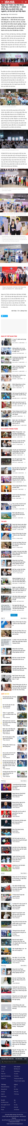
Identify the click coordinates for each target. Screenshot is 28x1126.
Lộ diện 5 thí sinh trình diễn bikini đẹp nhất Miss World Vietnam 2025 (19, 553)
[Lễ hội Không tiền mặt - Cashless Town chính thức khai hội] (6, 1007)
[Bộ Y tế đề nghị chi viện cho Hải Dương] (22, 707)
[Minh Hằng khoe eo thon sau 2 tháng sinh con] (6, 387)
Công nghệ (14, 489)
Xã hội (13, 498)
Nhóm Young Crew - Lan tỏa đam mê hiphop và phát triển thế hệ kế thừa (18, 433)
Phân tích (3, 1073)
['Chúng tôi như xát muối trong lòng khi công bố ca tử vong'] (6, 933)
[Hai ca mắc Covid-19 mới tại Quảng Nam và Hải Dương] (6, 506)
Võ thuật (3, 1091)
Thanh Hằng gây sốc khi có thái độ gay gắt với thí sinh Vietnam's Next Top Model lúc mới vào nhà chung (19, 687)
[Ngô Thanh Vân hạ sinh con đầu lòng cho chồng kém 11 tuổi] (6, 678)
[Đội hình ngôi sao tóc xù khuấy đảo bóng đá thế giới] (6, 841)
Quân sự (3, 1069)
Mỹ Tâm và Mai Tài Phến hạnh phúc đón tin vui (18, 441)
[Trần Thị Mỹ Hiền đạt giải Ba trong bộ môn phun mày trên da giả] (6, 1034)
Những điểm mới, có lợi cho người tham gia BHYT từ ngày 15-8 (19, 350)
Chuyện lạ (3, 1078)
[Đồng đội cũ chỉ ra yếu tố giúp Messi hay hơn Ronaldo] (6, 814)
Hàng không (16, 1071)
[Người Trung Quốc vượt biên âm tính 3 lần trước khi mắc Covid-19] (6, 915)
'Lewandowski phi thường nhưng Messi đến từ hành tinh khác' (19, 786)
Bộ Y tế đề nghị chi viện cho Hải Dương (8, 705)
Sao (15, 1086)
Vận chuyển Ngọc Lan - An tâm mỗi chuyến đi (19, 949)
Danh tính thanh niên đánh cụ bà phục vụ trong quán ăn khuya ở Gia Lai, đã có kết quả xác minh (19, 526)
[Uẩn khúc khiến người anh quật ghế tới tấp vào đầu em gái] (6, 599)
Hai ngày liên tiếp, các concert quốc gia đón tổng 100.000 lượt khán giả (19, 607)
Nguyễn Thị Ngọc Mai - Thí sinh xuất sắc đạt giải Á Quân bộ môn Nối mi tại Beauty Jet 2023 (19, 1052)
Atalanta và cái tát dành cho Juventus (18, 866)
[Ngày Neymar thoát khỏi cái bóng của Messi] (6, 796)
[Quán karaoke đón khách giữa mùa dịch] (6, 497)
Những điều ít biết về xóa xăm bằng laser (19, 376)
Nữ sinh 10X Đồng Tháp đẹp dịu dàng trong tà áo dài (18, 979)
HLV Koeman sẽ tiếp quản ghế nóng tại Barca (19, 821)
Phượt (2, 1109)
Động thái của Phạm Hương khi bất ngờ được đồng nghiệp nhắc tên (18, 562)
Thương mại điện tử (18, 1078)
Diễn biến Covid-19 (16, 398)
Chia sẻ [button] (5, 316)
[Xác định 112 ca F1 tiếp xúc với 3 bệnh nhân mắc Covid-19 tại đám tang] (6, 960)
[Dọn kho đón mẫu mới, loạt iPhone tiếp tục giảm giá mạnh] (6, 470)
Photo (13, 592)
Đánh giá (16, 1107)
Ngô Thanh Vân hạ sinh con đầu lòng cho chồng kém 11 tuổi (18, 677)
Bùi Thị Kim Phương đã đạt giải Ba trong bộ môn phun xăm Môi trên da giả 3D (19, 1015)
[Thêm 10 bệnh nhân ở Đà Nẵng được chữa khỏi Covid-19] (6, 368)
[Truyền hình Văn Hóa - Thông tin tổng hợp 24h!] (9, 2)
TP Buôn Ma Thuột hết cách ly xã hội (18, 895)
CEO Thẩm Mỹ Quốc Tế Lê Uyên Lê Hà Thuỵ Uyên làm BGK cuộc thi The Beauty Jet (19, 1043)
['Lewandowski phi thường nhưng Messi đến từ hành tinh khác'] (6, 787)
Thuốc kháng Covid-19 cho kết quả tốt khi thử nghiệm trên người (19, 412)
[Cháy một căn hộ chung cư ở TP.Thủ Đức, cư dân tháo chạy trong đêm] (6, 879)
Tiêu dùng (16, 1076)
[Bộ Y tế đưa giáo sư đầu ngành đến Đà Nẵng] (22, 739)
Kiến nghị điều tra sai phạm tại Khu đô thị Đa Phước (18, 514)
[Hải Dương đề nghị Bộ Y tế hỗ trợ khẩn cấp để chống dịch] (6, 395)
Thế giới (3, 1066)
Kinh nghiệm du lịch (5, 1104)
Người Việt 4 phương (5, 1076)
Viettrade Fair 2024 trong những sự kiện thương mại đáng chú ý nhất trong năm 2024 (19, 989)
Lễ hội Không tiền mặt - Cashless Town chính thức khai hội (19, 1006)
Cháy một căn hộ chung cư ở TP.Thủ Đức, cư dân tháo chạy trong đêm (19, 878)
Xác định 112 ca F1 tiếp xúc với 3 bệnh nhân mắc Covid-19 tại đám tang (19, 959)
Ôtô (15, 1102)
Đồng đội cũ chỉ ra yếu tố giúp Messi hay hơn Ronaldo (19, 813)
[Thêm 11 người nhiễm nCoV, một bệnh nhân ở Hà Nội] (22, 715)
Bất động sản (17, 1069)
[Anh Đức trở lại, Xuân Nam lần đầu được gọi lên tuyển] (6, 849)
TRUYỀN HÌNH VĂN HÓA (7, 1058)
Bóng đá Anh (4, 1089)
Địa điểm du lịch (4, 1102)
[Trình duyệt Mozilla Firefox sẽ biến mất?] (6, 488)
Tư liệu (2, 1071)
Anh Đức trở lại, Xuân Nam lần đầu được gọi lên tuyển (19, 848)
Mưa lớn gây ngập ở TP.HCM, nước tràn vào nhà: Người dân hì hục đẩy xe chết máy (19, 942)
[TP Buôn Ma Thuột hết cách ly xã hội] (6, 897)
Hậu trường (3, 1096)
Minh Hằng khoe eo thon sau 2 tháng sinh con (18, 385)
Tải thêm (13, 615)
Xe (14, 1100)
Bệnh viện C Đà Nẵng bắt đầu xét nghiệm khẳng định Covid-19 (19, 421)
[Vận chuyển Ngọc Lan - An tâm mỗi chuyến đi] (6, 951)
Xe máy (15, 1104)
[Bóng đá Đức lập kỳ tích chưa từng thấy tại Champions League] (6, 805)
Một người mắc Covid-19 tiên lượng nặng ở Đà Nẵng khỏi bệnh (9, 722)
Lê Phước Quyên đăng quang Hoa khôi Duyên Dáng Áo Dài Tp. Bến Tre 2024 (18, 478)
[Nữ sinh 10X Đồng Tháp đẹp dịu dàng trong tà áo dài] (6, 980)
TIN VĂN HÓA (18, 1058)
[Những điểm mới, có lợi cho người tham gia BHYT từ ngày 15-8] (6, 351)
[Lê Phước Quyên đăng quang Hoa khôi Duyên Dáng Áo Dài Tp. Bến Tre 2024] (6, 479)
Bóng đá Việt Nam (5, 1086)
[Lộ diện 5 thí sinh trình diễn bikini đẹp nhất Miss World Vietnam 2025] (6, 554)
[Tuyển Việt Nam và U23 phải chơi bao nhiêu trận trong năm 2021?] (6, 858)
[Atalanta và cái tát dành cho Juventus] (6, 867)
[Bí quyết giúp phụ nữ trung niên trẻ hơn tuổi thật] (22, 699)
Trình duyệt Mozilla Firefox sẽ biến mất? (19, 486)
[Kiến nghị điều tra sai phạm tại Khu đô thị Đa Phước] (6, 515)
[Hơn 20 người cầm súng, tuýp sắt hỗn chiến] (6, 461)
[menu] (2, 1)
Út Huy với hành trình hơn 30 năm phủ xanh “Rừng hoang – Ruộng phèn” (19, 1024)
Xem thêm (23, 618)
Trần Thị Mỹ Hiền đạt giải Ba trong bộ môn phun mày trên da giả (19, 1033)
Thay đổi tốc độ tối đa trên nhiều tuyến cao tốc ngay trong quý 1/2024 (19, 923)
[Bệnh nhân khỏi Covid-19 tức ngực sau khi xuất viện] (6, 404)
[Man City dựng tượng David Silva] (6, 832)
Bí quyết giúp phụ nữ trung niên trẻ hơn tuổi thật (9, 697)
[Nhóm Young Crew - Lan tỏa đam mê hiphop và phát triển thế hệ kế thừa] (6, 434)
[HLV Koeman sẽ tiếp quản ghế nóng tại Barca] (6, 823)
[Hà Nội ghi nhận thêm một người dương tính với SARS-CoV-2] (6, 360)
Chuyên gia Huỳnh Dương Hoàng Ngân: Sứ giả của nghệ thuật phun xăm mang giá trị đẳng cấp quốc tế (19, 451)
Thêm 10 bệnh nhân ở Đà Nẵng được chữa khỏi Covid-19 (19, 367)
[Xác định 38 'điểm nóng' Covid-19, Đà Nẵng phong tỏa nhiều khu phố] (6, 888)
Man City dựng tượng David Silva (18, 830)
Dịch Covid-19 (15, 342)
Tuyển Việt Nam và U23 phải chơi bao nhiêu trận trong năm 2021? (18, 858)
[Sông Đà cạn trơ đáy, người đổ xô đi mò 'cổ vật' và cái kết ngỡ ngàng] (6, 998)
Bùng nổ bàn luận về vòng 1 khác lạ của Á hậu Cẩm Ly (19, 535)
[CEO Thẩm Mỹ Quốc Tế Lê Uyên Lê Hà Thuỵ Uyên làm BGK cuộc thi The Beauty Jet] (6, 1043)
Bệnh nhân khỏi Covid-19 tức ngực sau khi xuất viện (19, 402)
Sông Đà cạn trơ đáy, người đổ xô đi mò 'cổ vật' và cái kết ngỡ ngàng (19, 997)
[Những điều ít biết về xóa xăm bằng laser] (6, 378)
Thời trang (16, 1094)
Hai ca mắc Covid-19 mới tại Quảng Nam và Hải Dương (19, 505)
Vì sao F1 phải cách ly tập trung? (19, 340)
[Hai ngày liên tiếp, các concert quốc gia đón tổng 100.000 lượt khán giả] (6, 608)
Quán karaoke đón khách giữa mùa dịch (19, 495)
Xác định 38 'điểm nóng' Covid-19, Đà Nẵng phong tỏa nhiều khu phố (19, 887)
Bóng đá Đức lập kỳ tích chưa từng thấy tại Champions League (18, 804)
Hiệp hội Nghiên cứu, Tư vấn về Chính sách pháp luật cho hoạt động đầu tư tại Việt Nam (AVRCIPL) (19, 580)
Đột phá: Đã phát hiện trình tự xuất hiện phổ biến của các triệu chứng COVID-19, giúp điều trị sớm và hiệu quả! (9, 764)
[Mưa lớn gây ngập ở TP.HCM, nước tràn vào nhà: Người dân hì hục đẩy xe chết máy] (6, 942)
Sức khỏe (14, 353)
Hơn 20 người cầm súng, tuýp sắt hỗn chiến (18, 459)
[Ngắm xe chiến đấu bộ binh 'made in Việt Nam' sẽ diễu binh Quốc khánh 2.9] (6, 590)
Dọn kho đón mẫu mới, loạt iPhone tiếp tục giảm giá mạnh (19, 469)
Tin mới (3, 521)
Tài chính (16, 1073)
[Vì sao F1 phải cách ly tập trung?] (6, 342)
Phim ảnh (16, 1091)
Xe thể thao (16, 1109)
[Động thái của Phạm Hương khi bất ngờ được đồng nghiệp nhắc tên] (6, 563)
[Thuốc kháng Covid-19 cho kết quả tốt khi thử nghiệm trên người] (6, 413)
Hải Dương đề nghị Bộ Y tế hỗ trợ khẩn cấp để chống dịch (19, 394)
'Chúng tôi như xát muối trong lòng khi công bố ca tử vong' (19, 932)
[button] (22, 1)
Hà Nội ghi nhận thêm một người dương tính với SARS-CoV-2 (19, 359)
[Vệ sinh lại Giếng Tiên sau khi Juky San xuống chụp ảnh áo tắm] (6, 545)
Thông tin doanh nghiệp (19, 1081)
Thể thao (3, 1084)
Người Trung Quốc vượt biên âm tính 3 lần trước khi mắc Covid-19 (18, 914)
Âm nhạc (14, 437)
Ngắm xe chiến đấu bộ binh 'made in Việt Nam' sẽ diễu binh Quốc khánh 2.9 (19, 589)
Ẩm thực (3, 1107)
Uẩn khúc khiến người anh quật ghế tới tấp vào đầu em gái (19, 598)
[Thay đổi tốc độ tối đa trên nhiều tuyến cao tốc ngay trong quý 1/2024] (6, 924)
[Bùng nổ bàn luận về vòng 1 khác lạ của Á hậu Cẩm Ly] (6, 536)
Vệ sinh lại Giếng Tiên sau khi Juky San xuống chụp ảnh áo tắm (19, 544)
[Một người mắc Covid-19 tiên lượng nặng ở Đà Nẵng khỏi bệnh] (22, 723)
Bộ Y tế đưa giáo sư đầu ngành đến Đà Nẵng (9, 737)
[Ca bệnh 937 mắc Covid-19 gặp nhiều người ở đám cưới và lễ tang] (6, 906)
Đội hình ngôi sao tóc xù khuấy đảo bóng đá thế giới (19, 839)
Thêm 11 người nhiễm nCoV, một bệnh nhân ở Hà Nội (9, 714)
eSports (3, 1094)
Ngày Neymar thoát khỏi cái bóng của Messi (18, 794)
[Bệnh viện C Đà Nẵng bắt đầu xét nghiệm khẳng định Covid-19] (6, 422)
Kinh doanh (15, 472)
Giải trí (13, 387)
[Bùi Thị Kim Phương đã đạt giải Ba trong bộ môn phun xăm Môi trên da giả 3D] (6, 1016)
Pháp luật (14, 462)
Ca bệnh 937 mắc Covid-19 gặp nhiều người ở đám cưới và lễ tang (19, 905)
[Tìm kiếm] (2, 1062)
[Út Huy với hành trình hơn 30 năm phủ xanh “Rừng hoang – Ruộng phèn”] (6, 1025)
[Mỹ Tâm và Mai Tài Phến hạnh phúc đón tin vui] (6, 443)
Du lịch (3, 1100)
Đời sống (14, 378)
